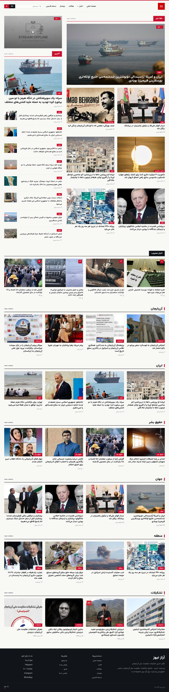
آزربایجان (160, 341)
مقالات (71, 6)
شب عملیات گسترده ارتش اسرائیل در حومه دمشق (107, 574)
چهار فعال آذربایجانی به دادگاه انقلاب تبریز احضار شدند (23, 460)
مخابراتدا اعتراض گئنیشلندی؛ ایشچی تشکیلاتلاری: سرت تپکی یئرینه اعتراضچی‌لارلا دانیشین (149, 632)
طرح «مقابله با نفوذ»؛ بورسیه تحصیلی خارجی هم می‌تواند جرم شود (146, 291)
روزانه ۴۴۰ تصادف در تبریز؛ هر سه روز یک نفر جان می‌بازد (94, 228)
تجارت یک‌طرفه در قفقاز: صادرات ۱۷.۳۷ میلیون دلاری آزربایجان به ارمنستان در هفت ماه (25, 575)
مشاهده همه (71, 18)
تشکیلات (160, 625)
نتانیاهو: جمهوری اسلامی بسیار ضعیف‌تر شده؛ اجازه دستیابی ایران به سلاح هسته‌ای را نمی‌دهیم (42, 134)
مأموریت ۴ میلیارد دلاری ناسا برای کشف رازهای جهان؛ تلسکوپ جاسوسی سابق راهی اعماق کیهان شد (141, 176)
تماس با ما (63, 673)
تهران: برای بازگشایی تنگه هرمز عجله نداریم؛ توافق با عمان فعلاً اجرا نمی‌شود (25, 404)
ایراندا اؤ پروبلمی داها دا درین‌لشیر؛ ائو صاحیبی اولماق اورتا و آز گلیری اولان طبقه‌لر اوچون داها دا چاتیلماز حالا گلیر (90, 177)
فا (6, 6)
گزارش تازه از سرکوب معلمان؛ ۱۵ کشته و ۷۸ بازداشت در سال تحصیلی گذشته (24, 291)
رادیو (65, 669)
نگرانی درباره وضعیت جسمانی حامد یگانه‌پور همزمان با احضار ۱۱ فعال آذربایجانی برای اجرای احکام (64, 461)
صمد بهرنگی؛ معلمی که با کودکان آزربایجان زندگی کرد (91, 125)
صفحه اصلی (91, 6)
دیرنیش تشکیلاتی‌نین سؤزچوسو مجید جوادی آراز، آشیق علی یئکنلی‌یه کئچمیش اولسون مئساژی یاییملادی (106, 632)
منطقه (111, 223)
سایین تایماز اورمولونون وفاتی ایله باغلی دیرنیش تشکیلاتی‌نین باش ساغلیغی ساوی (64, 631)
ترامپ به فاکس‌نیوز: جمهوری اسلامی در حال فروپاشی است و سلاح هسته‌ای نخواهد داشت (41, 150)
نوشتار (62, 6)
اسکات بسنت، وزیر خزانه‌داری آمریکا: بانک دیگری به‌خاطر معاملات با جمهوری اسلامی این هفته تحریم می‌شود (42, 201)
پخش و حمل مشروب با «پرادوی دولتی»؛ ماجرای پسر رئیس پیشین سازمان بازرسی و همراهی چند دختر (66, 292)
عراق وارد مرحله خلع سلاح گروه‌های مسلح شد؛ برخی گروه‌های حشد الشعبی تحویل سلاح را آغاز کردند (64, 575)
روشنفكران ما (109, 122)
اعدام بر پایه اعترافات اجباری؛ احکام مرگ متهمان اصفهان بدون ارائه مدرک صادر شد (146, 460)
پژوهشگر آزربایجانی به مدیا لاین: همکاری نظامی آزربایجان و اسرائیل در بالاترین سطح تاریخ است (105, 348)
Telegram (28, 664)
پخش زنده (63, 664)
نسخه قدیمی (51, 6)
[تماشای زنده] (33, 32)
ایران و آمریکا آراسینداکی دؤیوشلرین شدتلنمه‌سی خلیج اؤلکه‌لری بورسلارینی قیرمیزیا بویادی (120, 78)
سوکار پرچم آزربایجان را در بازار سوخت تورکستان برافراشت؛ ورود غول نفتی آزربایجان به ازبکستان (25, 348)
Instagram (28, 673)
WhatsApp (28, 677)
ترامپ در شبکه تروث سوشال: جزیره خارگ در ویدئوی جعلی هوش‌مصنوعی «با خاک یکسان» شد (41, 183)
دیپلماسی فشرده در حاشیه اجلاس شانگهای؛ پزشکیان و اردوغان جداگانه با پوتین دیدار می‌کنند (142, 228)
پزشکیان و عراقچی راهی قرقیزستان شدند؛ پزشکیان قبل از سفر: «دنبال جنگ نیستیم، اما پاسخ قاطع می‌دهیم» (40, 117)
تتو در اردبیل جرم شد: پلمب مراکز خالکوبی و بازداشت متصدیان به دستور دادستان (106, 291)
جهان (159, 72)
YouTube (28, 660)
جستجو (64, 660)
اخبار (80, 6)
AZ (12, 6)
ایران (112, 171)
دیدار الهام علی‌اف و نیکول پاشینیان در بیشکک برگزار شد (144, 127)
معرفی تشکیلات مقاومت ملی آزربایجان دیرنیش (29, 631)
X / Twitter (27, 669)
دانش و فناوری (159, 171)
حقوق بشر (160, 454)
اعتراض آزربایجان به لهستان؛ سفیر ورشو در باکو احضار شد (146, 347)
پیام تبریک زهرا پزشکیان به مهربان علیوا (65, 345)
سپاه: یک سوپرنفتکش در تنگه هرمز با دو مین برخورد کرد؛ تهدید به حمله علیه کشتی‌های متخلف (33, 100)
